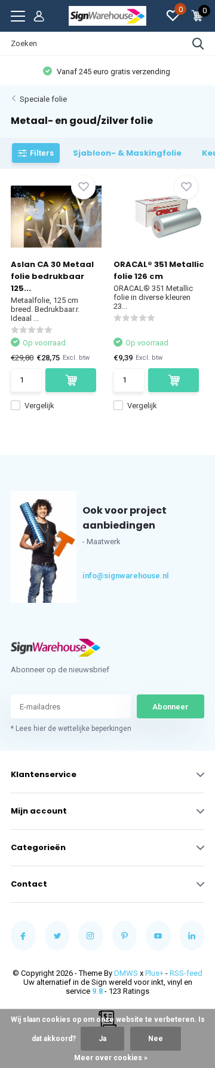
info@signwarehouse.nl (104, 575)
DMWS (126, 973)
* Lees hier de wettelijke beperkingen (71, 728)
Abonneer (170, 706)
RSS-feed (186, 973)
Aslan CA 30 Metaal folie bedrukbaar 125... (52, 276)
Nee (155, 1038)
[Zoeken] (198, 44)
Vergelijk (39, 405)
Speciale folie (43, 99)
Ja (102, 1038)
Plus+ (154, 973)
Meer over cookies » (111, 1058)
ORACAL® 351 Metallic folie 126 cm (158, 270)
